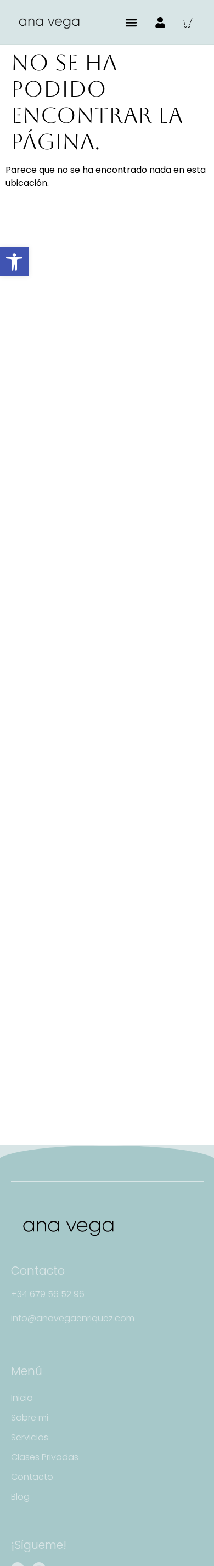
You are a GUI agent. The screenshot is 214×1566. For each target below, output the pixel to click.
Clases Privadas (44, 1457)
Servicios (29, 1437)
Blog (20, 1496)
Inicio (22, 1398)
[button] (14, 261)
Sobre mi (29, 1417)
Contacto (32, 1477)
